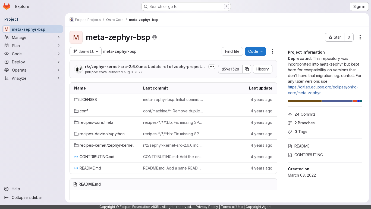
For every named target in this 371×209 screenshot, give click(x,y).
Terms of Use (232, 207)
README (302, 146)
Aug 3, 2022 (133, 72)
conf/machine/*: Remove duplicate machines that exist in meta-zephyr (173, 111)
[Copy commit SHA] (247, 69)
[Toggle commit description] (211, 66)
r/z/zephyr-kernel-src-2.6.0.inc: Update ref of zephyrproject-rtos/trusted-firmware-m (145, 66)
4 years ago (261, 99)
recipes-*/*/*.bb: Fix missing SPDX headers (173, 122)
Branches (304, 123)
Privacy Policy (207, 207)
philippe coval (96, 72)
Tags (300, 131)
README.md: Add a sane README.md (173, 168)
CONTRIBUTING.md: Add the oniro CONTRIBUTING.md (173, 156)
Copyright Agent (259, 207)
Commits (305, 114)
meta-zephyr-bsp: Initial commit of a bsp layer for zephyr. (173, 99)
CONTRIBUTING (308, 154)
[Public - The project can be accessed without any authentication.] (154, 37)
